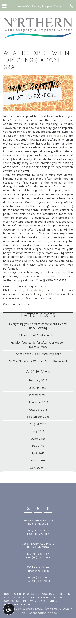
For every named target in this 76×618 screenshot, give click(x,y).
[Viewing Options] (9, 609)
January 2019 (38, 387)
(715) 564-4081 (40, 577)
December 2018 (38, 395)
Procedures (49, 594)
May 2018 (38, 445)
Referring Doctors (49, 597)
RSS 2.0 (54, 294)
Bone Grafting (35, 290)
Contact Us (12, 601)
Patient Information (26, 594)
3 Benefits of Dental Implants (38, 335)
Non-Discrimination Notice (38, 612)
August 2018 (38, 424)
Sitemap (25, 604)
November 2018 (38, 402)
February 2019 (38, 380)
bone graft (56, 135)
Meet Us (64, 594)
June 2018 (38, 438)
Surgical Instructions (19, 597)
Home (7, 594)
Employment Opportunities (39, 601)
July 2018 (38, 431)
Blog (21, 290)
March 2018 (38, 460)
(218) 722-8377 (56, 280)
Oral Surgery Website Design (24, 608)
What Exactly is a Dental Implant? (38, 354)
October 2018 (38, 409)
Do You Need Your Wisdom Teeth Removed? (38, 361)
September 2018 (38, 416)
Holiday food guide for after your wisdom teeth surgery (38, 344)
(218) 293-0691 (40, 554)
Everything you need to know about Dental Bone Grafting (38, 326)
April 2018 (38, 453)
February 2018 (38, 467)
